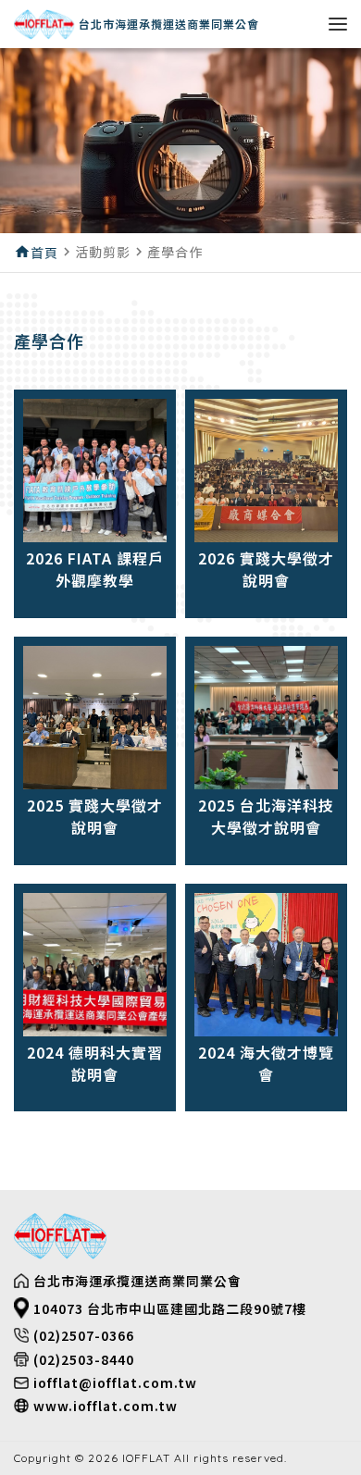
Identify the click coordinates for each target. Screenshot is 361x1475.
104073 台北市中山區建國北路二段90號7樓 (169, 1308)
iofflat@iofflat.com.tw (115, 1382)
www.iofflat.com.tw (105, 1405)
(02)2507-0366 (83, 1335)
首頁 (44, 252)
